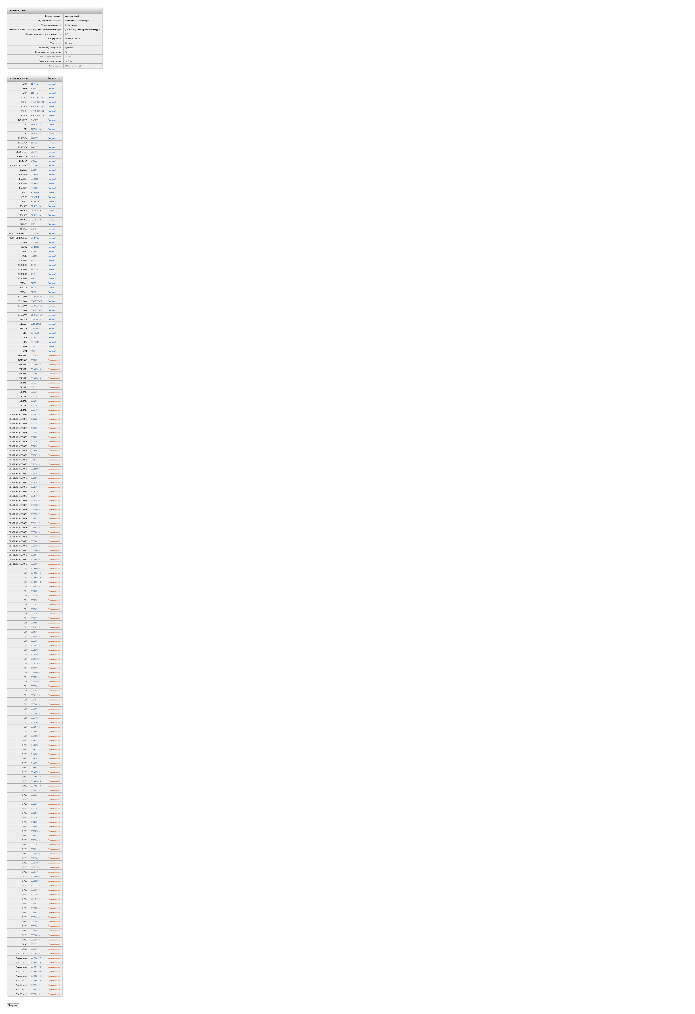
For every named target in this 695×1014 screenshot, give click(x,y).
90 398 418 (36, 378)
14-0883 (34, 147)
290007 (34, 170)
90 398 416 (36, 374)
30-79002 (35, 337)
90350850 (35, 528)
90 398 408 (36, 971)
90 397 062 (36, 365)
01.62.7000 (36, 206)
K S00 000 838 (37, 102)
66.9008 (34, 183)
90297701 (35, 491)
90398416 (35, 559)
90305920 (35, 500)
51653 (33, 283)
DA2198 (34, 120)
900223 (34, 383)
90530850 (35, 564)
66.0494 (34, 179)
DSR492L (35, 242)
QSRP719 (35, 233)
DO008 (34, 161)
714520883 (36, 134)
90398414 (35, 555)
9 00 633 (35, 768)
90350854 (35, 532)
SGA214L (35, 197)
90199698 (35, 464)
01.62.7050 (36, 211)
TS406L (34, 84)
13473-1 (34, 269)
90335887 (35, 514)
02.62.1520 (36, 220)
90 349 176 (36, 962)
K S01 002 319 (37, 115)
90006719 (35, 414)
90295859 (35, 473)
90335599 (35, 505)
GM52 (33, 346)
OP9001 (34, 165)
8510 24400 (36, 324)
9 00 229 (35, 745)
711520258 (36, 125)
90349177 (35, 523)
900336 (34, 405)
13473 (33, 265)
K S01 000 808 (37, 111)
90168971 (35, 451)
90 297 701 (36, 953)
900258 (34, 355)
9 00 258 (35, 754)
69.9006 (34, 188)
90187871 (35, 460)
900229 (34, 387)
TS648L (34, 88)
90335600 (35, 509)
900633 (34, 446)
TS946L (34, 93)
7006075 (35, 256)
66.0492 (34, 174)
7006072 (35, 251)
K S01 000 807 (37, 106)
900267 (34, 360)
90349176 (35, 519)
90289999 (35, 469)
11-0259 (34, 143)
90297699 (35, 482)
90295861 (35, 478)
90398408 (35, 550)
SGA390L (35, 202)
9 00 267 (35, 759)
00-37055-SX (37, 310)
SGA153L (35, 192)
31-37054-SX (37, 315)
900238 (34, 392)
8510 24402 (36, 328)
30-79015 (35, 342)
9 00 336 (35, 763)
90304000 (35, 496)
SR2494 (34, 156)
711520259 (36, 129)
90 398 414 (36, 369)
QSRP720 (35, 238)
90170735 (35, 455)
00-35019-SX (37, 297)
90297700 (35, 487)
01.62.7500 (36, 215)
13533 (33, 279)
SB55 (33, 351)
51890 (33, 292)
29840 (33, 229)
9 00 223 (35, 740)
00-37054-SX (37, 306)
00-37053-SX (37, 301)
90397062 (35, 546)
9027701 (35, 641)
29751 (33, 224)
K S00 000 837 (37, 97)
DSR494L (35, 247)
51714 (33, 288)
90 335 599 (36, 958)
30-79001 (35, 333)
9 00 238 (35, 749)
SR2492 (34, 152)
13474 (33, 274)
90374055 (35, 410)
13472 (33, 260)
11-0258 (34, 138)
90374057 (35, 541)
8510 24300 (36, 319)
